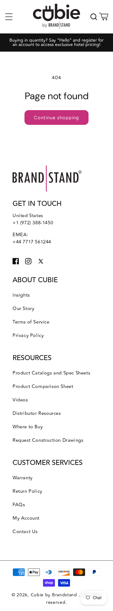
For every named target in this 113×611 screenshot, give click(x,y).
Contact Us (25, 531)
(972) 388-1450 (36, 223)
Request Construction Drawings (48, 440)
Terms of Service (31, 322)
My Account (26, 518)
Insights (21, 295)
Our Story (23, 308)
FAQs (19, 504)
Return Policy (27, 491)
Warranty (23, 477)
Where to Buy (28, 426)
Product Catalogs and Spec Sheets (51, 373)
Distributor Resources (37, 413)
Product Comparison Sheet (43, 386)
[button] (9, 16)
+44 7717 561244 (32, 242)
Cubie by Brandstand (55, 595)
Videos (20, 400)
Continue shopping (56, 117)
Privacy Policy (28, 335)
